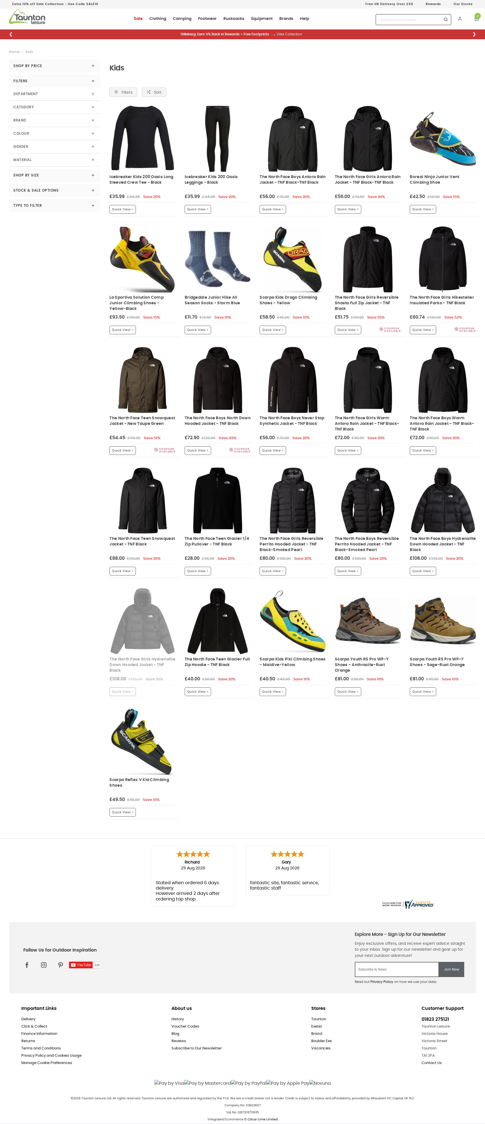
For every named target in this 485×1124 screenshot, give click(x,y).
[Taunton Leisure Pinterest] (60, 965)
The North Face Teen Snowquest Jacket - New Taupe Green (142, 421)
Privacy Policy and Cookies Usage (51, 1056)
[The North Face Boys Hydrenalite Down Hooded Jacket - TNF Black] (443, 500)
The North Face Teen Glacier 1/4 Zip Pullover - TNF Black (217, 541)
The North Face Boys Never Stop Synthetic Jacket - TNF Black (292, 421)
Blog (175, 1034)
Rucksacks (233, 19)
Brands (286, 19)
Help (304, 19)
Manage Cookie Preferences (46, 1063)
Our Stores (463, 4)
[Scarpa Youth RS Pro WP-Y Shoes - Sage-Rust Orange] (443, 621)
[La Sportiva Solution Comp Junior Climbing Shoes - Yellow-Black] (142, 259)
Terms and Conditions (41, 1048)
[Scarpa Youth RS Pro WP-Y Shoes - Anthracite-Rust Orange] (368, 621)
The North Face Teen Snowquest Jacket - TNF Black (142, 541)
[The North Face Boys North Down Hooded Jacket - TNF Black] (218, 380)
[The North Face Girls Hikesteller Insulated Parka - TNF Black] (443, 259)
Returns (28, 1041)
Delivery (28, 1019)
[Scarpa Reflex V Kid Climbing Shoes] (142, 742)
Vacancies (321, 1048)
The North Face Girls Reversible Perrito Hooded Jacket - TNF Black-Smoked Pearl (291, 544)
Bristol (316, 1034)
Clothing (157, 19)
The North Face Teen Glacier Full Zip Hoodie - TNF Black (217, 662)
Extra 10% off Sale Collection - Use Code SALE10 (55, 4)
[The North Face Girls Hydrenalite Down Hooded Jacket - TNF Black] (142, 621)
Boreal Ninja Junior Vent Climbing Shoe (434, 180)
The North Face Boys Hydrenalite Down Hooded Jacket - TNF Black (443, 544)
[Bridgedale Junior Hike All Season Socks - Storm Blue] (218, 259)
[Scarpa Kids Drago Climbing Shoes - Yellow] (293, 259)
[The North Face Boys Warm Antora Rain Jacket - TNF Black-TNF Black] (443, 380)
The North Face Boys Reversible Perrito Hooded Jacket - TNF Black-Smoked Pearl (367, 544)
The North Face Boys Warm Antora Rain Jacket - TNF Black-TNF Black (442, 423)
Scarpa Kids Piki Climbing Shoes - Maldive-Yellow (293, 662)
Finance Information (39, 1034)
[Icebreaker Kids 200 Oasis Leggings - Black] (218, 139)
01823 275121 (435, 1019)
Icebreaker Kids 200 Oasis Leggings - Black (211, 180)
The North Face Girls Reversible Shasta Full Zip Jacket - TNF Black (367, 303)
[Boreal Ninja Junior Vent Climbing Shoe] (443, 139)
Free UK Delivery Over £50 (389, 4)
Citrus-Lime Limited (263, 1119)
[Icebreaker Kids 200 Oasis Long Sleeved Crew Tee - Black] (142, 139)
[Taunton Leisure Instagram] (44, 965)
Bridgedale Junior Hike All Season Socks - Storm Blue (212, 300)
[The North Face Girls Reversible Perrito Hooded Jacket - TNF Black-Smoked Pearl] (293, 500)
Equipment (262, 19)
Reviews (178, 1041)
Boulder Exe (321, 1041)
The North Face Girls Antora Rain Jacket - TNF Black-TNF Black (368, 180)
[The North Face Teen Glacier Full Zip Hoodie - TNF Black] (218, 621)
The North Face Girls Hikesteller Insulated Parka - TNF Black (442, 300)
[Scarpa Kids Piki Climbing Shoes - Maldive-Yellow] (293, 621)
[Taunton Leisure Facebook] (27, 965)
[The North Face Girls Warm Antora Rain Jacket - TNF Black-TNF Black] (368, 380)
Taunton (318, 1019)
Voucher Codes (185, 1026)
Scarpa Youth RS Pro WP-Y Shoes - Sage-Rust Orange (437, 662)
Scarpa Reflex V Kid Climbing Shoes (139, 782)
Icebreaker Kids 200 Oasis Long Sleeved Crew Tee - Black (141, 180)
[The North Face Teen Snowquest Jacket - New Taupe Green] (142, 380)
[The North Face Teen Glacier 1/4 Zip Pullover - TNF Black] (218, 500)
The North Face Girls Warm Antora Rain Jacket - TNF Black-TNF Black (367, 423)
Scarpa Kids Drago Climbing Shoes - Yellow (288, 300)
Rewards (433, 4)
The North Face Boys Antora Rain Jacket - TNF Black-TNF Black (293, 180)
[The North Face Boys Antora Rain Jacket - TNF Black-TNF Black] (293, 139)
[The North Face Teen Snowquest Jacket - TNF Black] (142, 500)
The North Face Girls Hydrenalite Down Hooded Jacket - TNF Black (142, 664)
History (177, 1019)
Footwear (207, 19)
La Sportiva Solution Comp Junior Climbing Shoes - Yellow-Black (136, 303)
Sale (138, 19)
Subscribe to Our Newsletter (196, 1048)
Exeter (316, 1026)
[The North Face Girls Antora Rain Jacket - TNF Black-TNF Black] (368, 139)
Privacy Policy (381, 982)
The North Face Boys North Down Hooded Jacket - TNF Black (218, 421)
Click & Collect (34, 1026)
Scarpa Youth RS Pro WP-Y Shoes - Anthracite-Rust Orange (362, 664)
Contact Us (432, 1063)
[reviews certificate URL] (407, 903)
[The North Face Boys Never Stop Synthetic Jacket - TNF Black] (293, 380)
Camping (182, 19)
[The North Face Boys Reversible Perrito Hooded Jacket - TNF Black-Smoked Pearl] (368, 500)
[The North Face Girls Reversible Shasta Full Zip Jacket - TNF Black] (368, 259)
